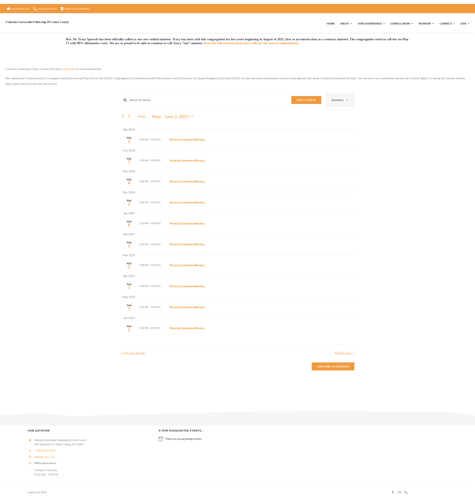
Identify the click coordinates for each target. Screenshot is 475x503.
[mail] (399, 492)
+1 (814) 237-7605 (44, 450)
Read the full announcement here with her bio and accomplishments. (251, 43)
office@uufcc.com (44, 456)
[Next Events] (129, 116)
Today (141, 116)
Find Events (306, 100)
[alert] (303, 439)
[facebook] (392, 492)
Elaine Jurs (69, 69)
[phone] (406, 492)
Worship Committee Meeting (187, 139)
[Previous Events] (123, 116)
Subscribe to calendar (333, 366)
